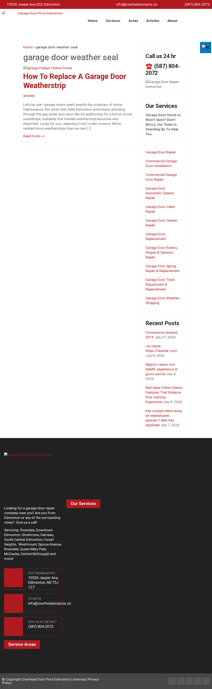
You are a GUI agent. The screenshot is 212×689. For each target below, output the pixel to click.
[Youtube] (197, 681)
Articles (152, 21)
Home (93, 21)
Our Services (83, 503)
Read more (34, 136)
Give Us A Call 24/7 (42, 622)
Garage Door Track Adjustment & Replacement (160, 284)
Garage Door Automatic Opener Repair (160, 193)
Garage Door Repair (161, 152)
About (172, 21)
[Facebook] (172, 681)
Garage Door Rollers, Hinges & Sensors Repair (162, 252)
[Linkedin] (180, 681)
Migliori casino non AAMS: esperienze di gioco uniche (161, 369)
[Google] (206, 681)
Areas (133, 21)
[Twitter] (189, 681)
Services (113, 21)
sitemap (79, 679)
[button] (137, 511)
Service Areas (22, 644)
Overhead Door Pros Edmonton (46, 679)
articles (29, 96)
